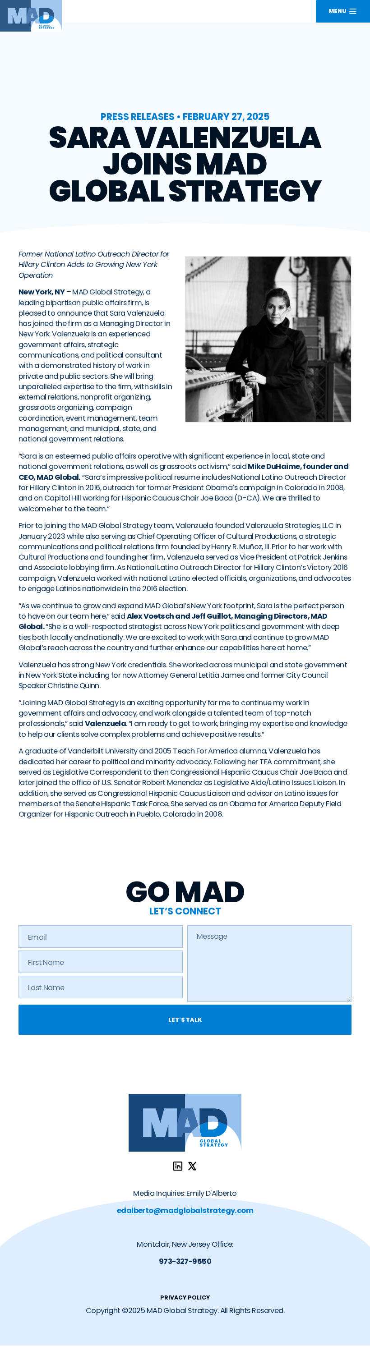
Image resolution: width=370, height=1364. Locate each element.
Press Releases (138, 116)
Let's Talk (185, 1020)
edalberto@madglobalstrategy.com (185, 1210)
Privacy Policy (185, 1297)
